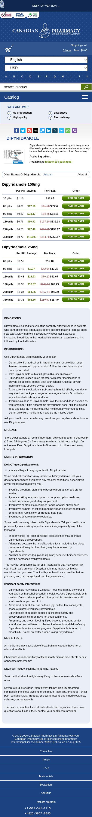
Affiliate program (46, 802)
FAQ (46, 768)
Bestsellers (46, 784)
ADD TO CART (76, 198)
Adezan (47, 174)
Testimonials (46, 776)
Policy (46, 759)
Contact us (46, 751)
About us (46, 793)
